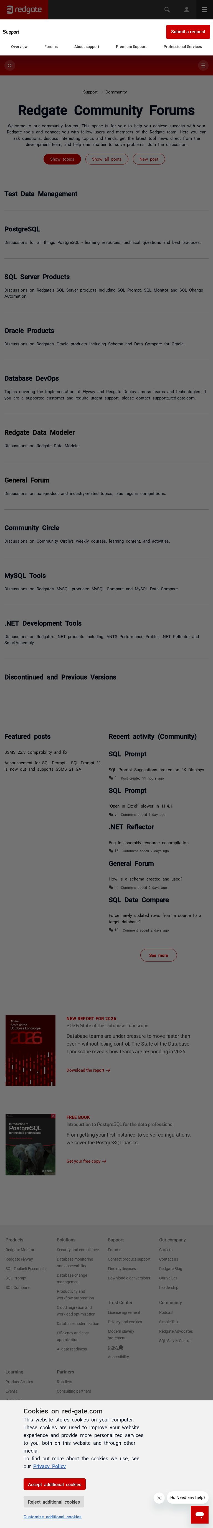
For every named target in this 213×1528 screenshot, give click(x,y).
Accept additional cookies (54, 1484)
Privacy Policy (49, 1465)
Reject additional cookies (54, 1501)
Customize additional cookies (53, 1516)
